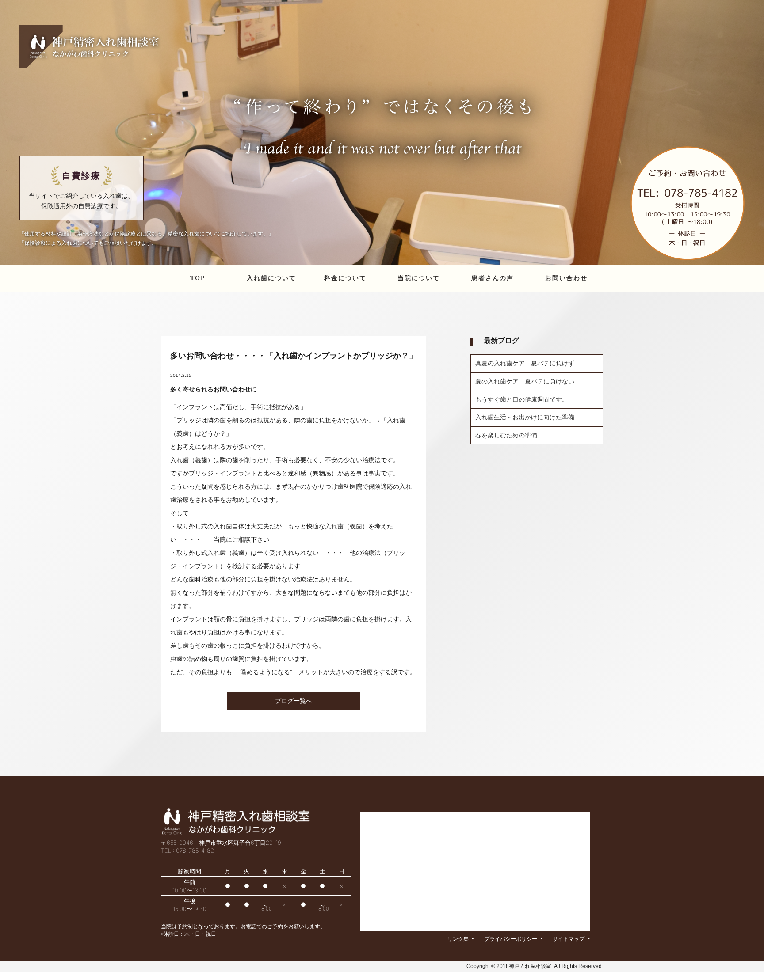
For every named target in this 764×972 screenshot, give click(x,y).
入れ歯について (271, 278)
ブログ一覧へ (293, 700)
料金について (345, 278)
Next (752, 132)
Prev (11, 132)
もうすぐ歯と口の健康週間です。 (521, 399)
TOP (198, 278)
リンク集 (460, 938)
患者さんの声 (492, 278)
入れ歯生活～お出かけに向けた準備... (527, 417)
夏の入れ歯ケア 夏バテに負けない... (527, 381)
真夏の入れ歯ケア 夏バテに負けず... (527, 363)
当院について (418, 278)
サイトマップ (571, 938)
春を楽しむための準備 (506, 435)
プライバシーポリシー (513, 938)
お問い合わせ (566, 278)
